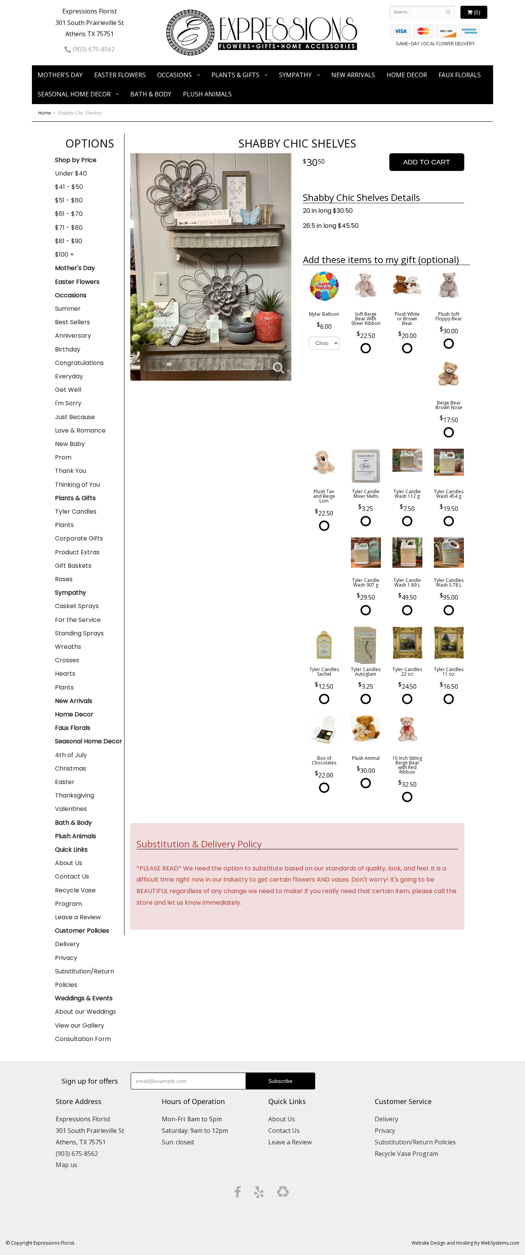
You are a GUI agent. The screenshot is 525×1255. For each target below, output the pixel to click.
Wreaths (68, 646)
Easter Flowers (120, 75)
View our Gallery (79, 1025)
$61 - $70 (69, 213)
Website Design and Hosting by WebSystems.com (465, 1243)
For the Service (78, 619)
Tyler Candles (75, 511)
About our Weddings (85, 1011)
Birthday (67, 349)
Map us (66, 1165)
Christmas (70, 768)
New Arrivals (353, 75)
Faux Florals (460, 75)
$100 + (64, 254)
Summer (68, 308)
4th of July (71, 755)
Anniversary (73, 335)
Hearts (65, 673)
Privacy (66, 957)
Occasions (174, 75)
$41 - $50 (69, 186)
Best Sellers (72, 322)
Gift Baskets (73, 565)
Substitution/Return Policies (84, 978)
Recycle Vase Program (75, 897)
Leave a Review (78, 917)
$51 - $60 (69, 200)
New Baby (70, 443)
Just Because (75, 417)
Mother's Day (60, 75)
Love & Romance (80, 430)
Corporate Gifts (79, 538)
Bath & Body (150, 94)
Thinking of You (77, 484)
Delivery (67, 944)
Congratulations (79, 362)
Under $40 (71, 173)
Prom (63, 457)
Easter (65, 782)
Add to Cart (426, 162)
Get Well (68, 389)
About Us (68, 863)
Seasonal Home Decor (74, 94)
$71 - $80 (69, 227)
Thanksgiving (74, 795)
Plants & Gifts (235, 75)
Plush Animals (207, 94)
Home (44, 112)
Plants (64, 525)
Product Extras (77, 552)
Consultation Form (83, 1039)
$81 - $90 (68, 241)
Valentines (71, 808)
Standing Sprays (79, 633)
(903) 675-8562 (93, 49)
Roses (64, 579)
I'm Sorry (68, 403)
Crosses (67, 660)
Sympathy (295, 75)
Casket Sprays (77, 606)
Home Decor (407, 75)
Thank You (70, 470)
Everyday (69, 376)
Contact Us (72, 876)
